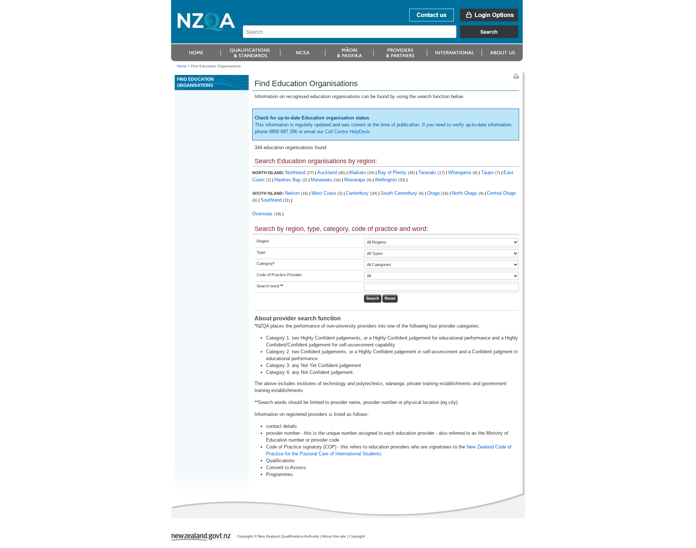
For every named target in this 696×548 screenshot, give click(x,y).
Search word (270, 286)
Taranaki (428, 172)
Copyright (357, 536)
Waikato (358, 172)
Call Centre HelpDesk (347, 131)
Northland (296, 172)
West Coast (324, 193)
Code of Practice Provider (279, 275)
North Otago (465, 193)
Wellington (386, 179)
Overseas (263, 213)
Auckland (327, 172)
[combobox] (384, 36)
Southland (272, 200)
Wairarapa (355, 179)
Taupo (488, 172)
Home (182, 66)
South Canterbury (400, 193)
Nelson (293, 193)
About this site (334, 536)
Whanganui (460, 172)
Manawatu (322, 179)
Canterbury (358, 193)
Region (263, 241)
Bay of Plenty (393, 172)
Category (265, 263)
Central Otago (501, 193)
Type (261, 252)
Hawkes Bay (288, 179)
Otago (434, 193)
